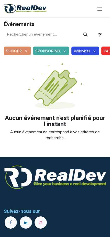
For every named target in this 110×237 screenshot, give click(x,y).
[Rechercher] (85, 34)
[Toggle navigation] (99, 8)
